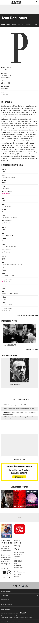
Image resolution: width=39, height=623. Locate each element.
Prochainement (6, 591)
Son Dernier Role (7, 235)
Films (35, 24)
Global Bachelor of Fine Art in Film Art (25, 615)
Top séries (4, 595)
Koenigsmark (6, 206)
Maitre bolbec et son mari (10, 294)
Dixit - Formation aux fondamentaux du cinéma (20, 617)
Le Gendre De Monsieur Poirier (12, 264)
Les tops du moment (7, 604)
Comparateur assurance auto (8, 615)
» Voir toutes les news (31, 349)
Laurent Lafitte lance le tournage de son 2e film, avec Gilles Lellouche (19, 417)
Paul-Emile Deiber (15, 384)
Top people (5, 600)
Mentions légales (5, 621)
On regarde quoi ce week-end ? (14, 405)
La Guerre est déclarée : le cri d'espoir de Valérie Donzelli (19, 409)
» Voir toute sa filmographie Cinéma (27, 315)
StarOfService (4, 617)
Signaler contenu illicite (16, 621)
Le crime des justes (8, 177)
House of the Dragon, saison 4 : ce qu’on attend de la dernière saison (19, 413)
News (14, 24)
